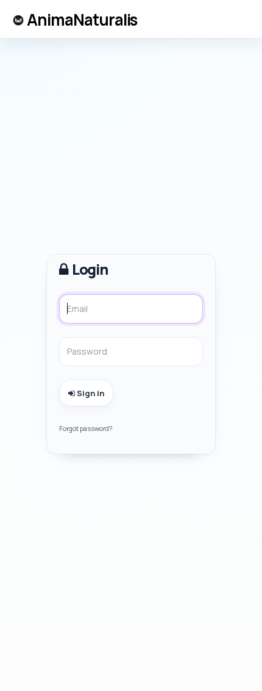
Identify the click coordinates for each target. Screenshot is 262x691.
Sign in (89, 393)
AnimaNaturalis (82, 20)
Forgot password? (85, 428)
